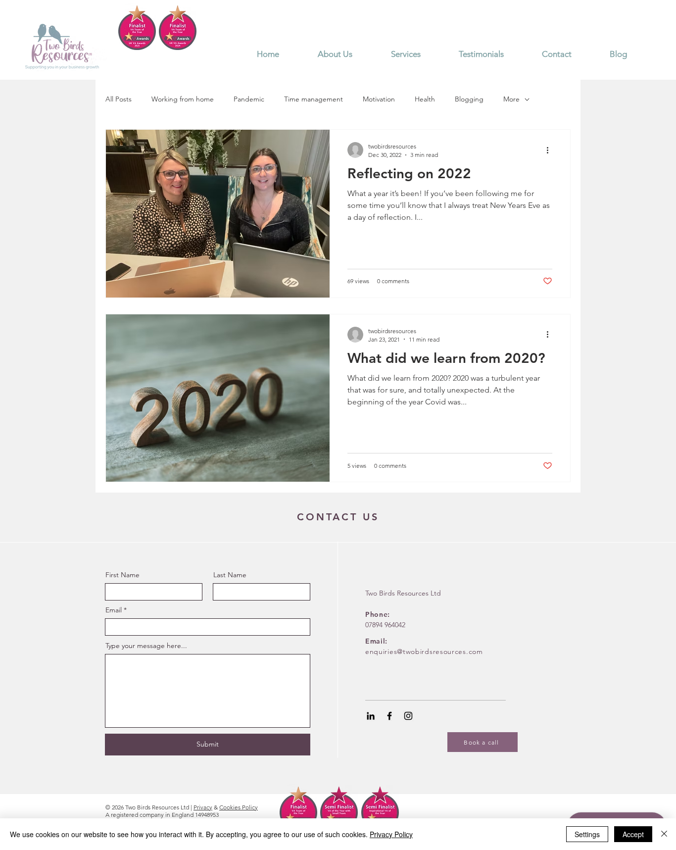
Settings (587, 834)
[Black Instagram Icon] (408, 715)
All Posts (118, 99)
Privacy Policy (391, 834)
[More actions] (551, 150)
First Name (122, 574)
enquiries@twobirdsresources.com (424, 651)
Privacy (202, 807)
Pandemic (249, 99)
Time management (313, 99)
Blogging (469, 99)
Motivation (379, 99)
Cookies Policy (238, 807)
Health (425, 99)
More (511, 99)
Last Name (229, 574)
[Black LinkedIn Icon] (370, 715)
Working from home (182, 99)
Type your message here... (146, 645)
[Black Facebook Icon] (389, 715)
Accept (633, 834)
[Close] (664, 834)
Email (113, 609)
